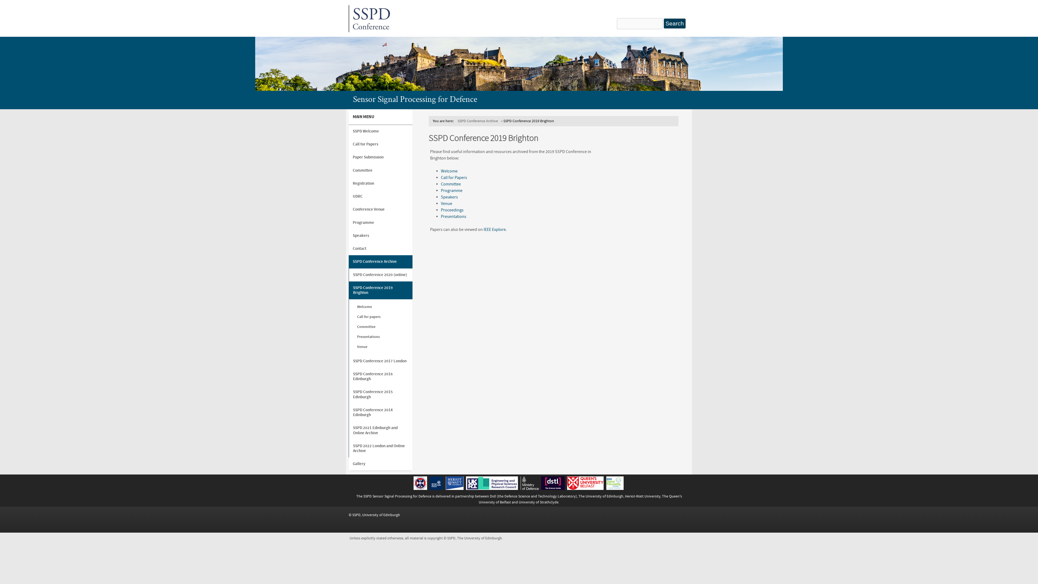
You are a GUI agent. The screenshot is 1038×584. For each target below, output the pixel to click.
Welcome (449, 171)
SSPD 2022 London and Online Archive (379, 448)
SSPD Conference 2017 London (380, 361)
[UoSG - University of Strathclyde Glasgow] (436, 488)
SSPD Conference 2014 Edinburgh (373, 412)
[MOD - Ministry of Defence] (530, 488)
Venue (446, 203)
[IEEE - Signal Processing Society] (615, 488)
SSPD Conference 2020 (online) (380, 275)
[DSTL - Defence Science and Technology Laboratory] (553, 488)
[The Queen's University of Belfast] (585, 488)
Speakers (449, 197)
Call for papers (369, 316)
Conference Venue (369, 209)
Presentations (453, 216)
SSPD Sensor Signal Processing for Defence (397, 496)
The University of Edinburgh (600, 496)
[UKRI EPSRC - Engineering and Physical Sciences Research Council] (492, 488)
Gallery (359, 464)
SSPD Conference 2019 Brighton (373, 290)
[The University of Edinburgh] (420, 488)
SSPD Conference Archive (478, 121)
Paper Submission (368, 157)
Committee (451, 184)
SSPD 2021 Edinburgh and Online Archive (375, 430)
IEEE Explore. (495, 229)
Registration (363, 183)
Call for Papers (454, 177)
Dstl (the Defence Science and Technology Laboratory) (533, 496)
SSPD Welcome (366, 131)
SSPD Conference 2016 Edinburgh (373, 376)
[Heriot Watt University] (455, 488)
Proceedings (452, 210)
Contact (359, 248)
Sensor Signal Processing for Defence (415, 100)
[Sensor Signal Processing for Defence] (371, 31)
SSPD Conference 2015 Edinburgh (373, 394)
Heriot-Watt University (642, 496)
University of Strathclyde (538, 502)
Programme (452, 190)
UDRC (358, 196)
